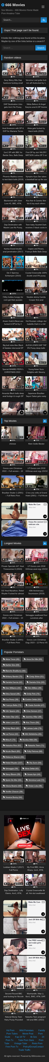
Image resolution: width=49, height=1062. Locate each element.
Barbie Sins (12, 665)
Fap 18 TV (20, 1037)
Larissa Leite (34, 728)
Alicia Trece (12, 659)
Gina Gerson (33, 711)
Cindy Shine (36, 676)
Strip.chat (5, 413)
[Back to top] (41, 1054)
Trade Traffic (24, 1050)
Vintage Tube (20, 1043)
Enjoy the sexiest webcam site (36, 523)
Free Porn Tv (12, 1047)
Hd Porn (10, 1030)
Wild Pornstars (26, 1030)
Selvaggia (11, 768)
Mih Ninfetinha (33, 734)
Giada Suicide (36, 705)
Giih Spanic (12, 711)
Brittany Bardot (13, 676)
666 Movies (14, 4)
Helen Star (12, 717)
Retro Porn (37, 1043)
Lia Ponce (11, 734)
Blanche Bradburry (15, 671)
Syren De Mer (13, 780)
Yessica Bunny (13, 797)
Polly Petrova (34, 751)
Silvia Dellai (32, 768)
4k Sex (33, 1037)
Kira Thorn (32, 722)
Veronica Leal (36, 780)
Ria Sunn (35, 763)
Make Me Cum (34, 504)
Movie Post (27, 1033)
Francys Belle (13, 705)
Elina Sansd (12, 694)
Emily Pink (33, 694)
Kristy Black (12, 728)
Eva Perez (11, 699)
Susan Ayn (33, 774)
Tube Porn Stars (26, 1040)
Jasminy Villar (34, 717)
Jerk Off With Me (35, 920)
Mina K (10, 740)
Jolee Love (12, 722)
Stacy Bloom (12, 774)
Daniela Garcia (13, 682)
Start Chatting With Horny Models (33, 411)
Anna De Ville (34, 659)
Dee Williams (13, 688)
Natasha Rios (13, 745)
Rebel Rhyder (13, 763)
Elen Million (35, 688)
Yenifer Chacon (14, 791)
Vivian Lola (35, 786)
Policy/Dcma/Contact (33, 1047)
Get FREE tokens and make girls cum (10, 411)
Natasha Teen (36, 745)
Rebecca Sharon (14, 757)
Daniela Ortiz (37, 682)
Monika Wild (29, 740)
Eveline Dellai (33, 699)
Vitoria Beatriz (13, 786)
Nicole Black (12, 751)
